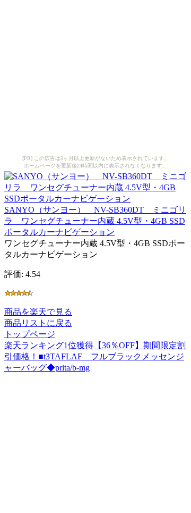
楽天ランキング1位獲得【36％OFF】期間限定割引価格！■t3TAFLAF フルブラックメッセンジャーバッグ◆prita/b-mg (95, 356)
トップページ (29, 334)
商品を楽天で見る (38, 311)
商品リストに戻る (38, 322)
